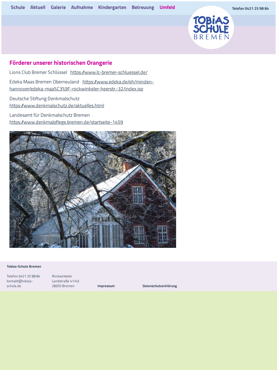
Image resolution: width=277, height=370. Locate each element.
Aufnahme (82, 7)
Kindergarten (112, 7)
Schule (18, 7)
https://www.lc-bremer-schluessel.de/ (108, 72)
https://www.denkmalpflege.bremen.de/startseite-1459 (66, 122)
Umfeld (167, 7)
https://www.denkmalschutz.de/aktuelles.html (56, 105)
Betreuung (143, 7)
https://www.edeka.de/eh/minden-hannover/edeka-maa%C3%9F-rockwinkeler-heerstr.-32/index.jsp (81, 85)
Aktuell (37, 7)
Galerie (58, 7)
